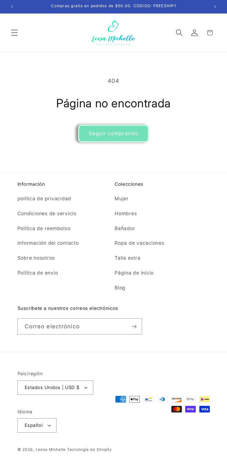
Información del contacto (48, 243)
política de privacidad (44, 198)
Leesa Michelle (51, 449)
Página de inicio (134, 273)
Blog (120, 288)
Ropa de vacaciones (139, 243)
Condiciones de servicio (46, 213)
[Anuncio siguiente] (215, 7)
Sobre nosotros (36, 258)
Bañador (125, 228)
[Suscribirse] (134, 326)
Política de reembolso (44, 228)
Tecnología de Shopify (89, 449)
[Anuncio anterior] (12, 7)
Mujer (122, 198)
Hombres (126, 213)
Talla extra (127, 258)
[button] (14, 32)
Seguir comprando (114, 133)
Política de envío (37, 273)
